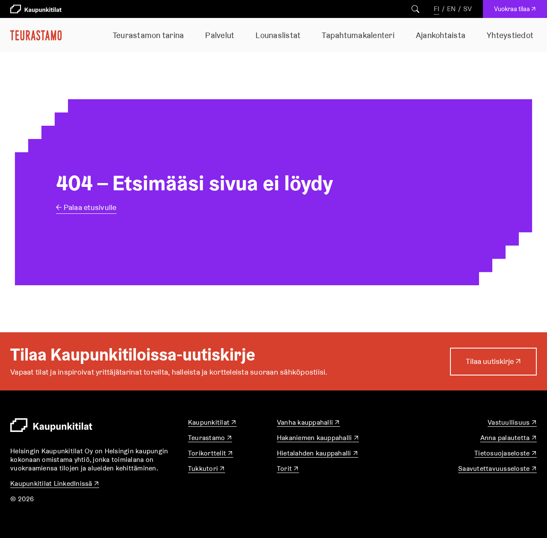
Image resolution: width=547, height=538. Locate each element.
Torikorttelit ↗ (210, 453)
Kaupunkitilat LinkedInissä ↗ (54, 483)
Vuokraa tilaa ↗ (517, 11)
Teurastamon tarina (148, 35)
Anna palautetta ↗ (508, 437)
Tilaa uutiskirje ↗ (493, 365)
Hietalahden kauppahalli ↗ (317, 453)
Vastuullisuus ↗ (512, 422)
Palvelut (219, 35)
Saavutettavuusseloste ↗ (497, 468)
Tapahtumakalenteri (358, 35)
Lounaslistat (278, 35)
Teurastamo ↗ (210, 437)
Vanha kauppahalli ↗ (308, 422)
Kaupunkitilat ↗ (212, 422)
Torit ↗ (288, 468)
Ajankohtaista (440, 35)
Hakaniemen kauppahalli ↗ (318, 437)
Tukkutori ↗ (206, 468)
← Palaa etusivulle (86, 207)
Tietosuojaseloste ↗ (505, 453)
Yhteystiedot (510, 35)
